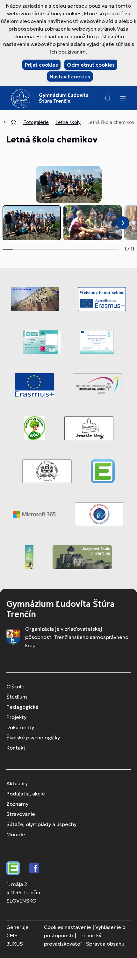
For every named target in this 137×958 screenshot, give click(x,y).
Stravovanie (20, 814)
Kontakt (15, 747)
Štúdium (16, 696)
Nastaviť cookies (70, 76)
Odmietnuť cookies (91, 65)
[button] (107, 98)
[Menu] (123, 98)
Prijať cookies (41, 65)
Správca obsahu (105, 943)
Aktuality (17, 783)
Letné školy (68, 122)
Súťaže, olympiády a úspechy (41, 824)
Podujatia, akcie (25, 793)
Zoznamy (17, 804)
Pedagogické (22, 707)
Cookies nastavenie (67, 927)
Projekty (16, 717)
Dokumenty (20, 727)
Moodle (15, 834)
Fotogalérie (36, 122)
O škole (15, 686)
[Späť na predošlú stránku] (7, 122)
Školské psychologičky (33, 737)
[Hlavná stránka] (13, 122)
